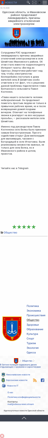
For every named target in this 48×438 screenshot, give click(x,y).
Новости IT (12, 385)
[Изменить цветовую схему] (39, 2)
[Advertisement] (24, 197)
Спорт (30, 338)
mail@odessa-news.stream (21, 404)
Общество (33, 320)
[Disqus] (24, 269)
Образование (35, 329)
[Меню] (44, 2)
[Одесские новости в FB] (42, 380)
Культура (32, 334)
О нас (10, 392)
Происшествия (36, 315)
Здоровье (33, 324)
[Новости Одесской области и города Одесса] (8, 2)
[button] (24, 418)
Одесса (31, 352)
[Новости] (16, 361)
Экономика (34, 310)
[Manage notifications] (2, 436)
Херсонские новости (16, 380)
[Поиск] (28, 2)
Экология (33, 348)
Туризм (31, 343)
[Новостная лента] (35, 380)
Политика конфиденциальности (24, 397)
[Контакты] (34, 2)
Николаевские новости (18, 374)
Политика (33, 306)
